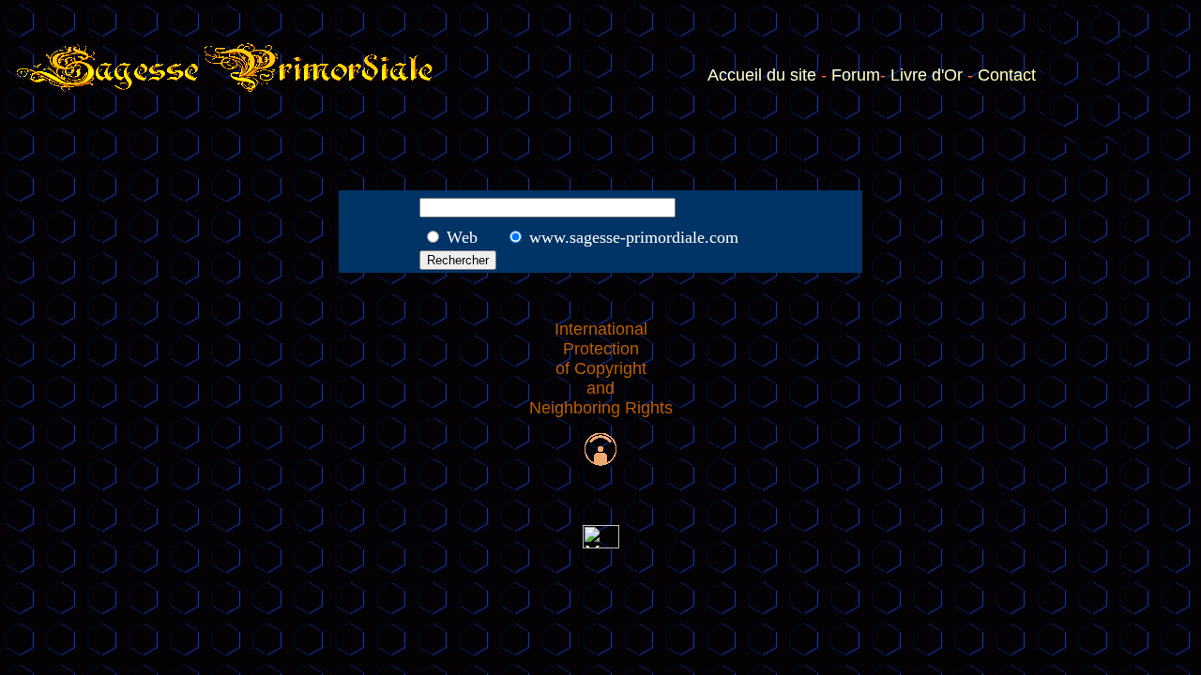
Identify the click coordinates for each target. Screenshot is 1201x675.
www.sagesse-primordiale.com (633, 237)
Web (462, 237)
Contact (1007, 75)
